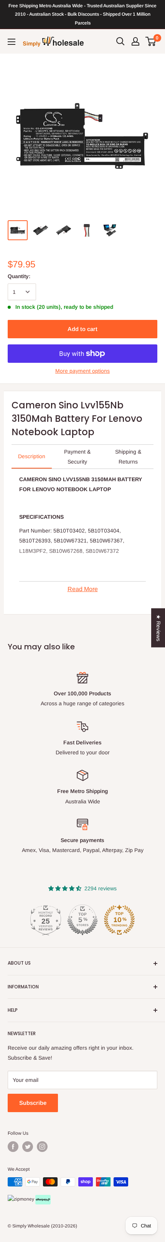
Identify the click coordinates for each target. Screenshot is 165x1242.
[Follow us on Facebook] (13, 1146)
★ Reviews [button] (158, 627)
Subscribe (32, 1102)
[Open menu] (11, 42)
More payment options (82, 371)
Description (31, 456)
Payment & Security (77, 457)
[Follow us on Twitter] (27, 1146)
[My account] (135, 41)
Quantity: (19, 276)
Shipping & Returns (128, 457)
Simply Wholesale (31, 1226)
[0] (151, 41)
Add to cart (82, 329)
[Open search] (120, 41)
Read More (83, 589)
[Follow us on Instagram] (42, 1146)
